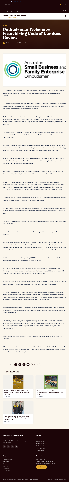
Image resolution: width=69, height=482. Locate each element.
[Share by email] (28, 364)
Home (37, 438)
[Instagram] (63, 11)
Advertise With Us (8, 471)
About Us (50, 479)
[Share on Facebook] (15, 364)
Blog (4, 464)
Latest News (6, 461)
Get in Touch (42, 467)
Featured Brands (40, 448)
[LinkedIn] (65, 11)
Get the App (51, 11)
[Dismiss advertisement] (65, 5)
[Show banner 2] (60, 4)
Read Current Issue (8, 459)
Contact (56, 479)
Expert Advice (40, 450)
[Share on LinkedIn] (23, 364)
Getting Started (40, 441)
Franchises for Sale (41, 443)
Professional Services (42, 446)
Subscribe (44, 11)
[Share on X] (19, 364)
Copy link (36, 365)
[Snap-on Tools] (34, 5)
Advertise (37, 11)
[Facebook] (4, 446)
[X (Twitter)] (60, 11)
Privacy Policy (62, 479)
